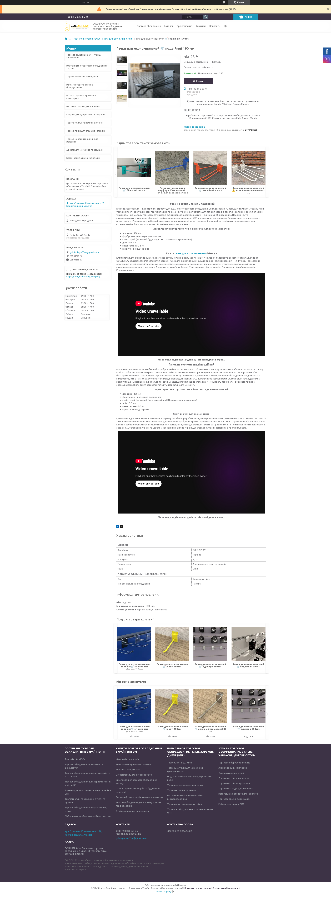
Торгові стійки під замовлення (82, 76)
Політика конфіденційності (226, 888)
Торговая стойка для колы (181, 790)
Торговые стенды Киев (179, 762)
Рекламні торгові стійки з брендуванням (79, 86)
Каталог (168, 26)
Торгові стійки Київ (75, 759)
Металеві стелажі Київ (127, 759)
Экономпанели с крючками (232, 768)
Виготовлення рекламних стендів (133, 764)
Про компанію (184, 26)
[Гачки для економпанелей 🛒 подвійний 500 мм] (210, 167)
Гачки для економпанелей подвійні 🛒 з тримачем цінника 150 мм (134, 666)
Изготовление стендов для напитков (238, 793)
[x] (121, 527)
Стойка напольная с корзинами (132, 811)
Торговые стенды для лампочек (235, 788)
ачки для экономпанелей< (191, 253)
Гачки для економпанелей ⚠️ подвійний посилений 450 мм (248, 190)
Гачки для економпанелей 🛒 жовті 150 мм (172, 665)
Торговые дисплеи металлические (185, 785)
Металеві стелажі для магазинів (83, 106)
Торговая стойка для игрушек (234, 799)
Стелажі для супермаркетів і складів (85, 114)
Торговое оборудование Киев (234, 762)
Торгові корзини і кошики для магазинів (82, 140)
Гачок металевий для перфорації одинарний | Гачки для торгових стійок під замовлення (172, 190)
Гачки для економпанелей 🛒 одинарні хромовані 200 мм (210, 729)
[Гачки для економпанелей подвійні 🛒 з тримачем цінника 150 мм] (134, 644)
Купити (199, 81)
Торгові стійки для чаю (128, 769)
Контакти (214, 26)
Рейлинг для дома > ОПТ (231, 804)
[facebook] (117, 527)
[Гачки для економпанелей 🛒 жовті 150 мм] (172, 644)
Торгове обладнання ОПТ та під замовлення (83, 56)
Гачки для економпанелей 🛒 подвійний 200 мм (248, 665)
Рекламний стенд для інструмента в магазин (139, 797)
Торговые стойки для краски (233, 778)
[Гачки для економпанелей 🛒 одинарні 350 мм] (210, 644)
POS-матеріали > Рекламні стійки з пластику (88, 816)
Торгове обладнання (149, 26)
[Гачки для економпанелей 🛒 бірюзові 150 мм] (134, 167)
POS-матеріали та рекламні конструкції (81, 96)
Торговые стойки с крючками (234, 783)
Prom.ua (182, 885)
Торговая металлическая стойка (184, 804)
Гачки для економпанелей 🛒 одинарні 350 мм (210, 665)
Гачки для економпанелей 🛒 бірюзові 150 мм (134, 189)
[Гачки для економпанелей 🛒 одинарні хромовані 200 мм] (210, 706)
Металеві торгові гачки (87, 38)
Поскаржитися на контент (197, 888)
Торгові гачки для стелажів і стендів (85, 131)
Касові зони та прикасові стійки (83, 158)
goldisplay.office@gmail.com (84, 252)
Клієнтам (201, 26)
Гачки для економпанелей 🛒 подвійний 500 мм (210, 189)
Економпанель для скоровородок (134, 774)
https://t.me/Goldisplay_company (83, 276)
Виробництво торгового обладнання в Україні (87, 67)
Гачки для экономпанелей (117, 38)
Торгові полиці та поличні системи (84, 122)
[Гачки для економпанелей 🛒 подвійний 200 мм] (248, 644)
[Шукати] (205, 17)
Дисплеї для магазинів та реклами (84, 150)
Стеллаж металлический (231, 773)
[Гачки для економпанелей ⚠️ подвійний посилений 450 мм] (248, 167)
